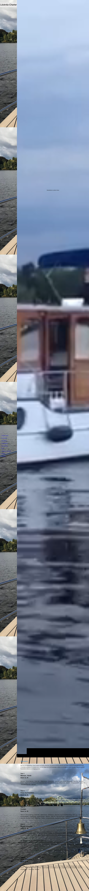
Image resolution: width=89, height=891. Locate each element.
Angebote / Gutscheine (6, 451)
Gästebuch (3, 456)
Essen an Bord (4, 446)
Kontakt (3, 453)
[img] (53, 378)
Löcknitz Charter (4, 435)
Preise (2, 448)
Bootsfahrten (4, 440)
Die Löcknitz (4, 438)
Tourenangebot (4, 443)
